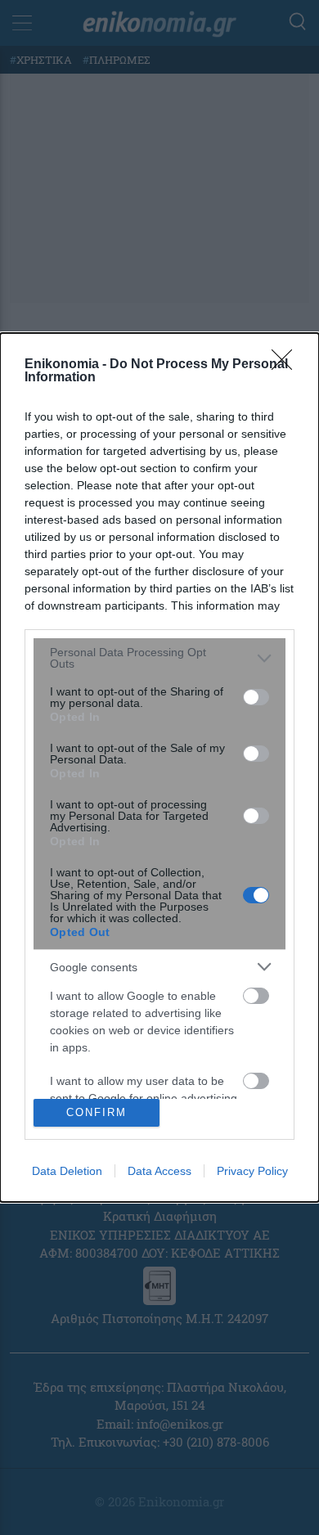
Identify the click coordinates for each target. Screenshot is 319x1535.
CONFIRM (96, 1112)
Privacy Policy (252, 1170)
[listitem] (159, 657)
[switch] (256, 697)
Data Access (159, 1170)
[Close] (287, 364)
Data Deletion (67, 1170)
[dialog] (159, 767)
